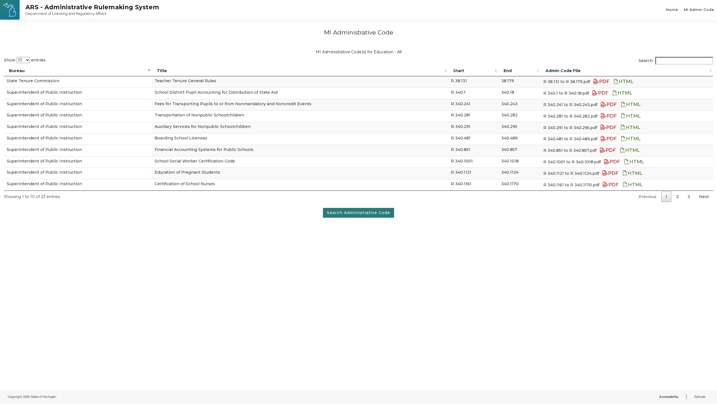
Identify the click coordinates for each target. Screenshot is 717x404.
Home (672, 10)
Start (458, 70)
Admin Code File (563, 70)
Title (162, 70)
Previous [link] (648, 196)
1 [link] (666, 196)
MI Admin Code (699, 10)
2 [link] (677, 196)
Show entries (25, 60)
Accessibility (668, 397)
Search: (646, 60)
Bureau (17, 70)
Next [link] (704, 196)
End (508, 70)
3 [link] (689, 196)
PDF (605, 81)
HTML (626, 81)
